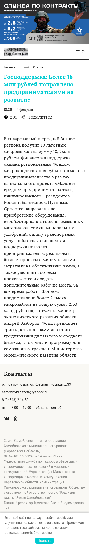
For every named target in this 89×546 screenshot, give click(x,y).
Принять (44, 540)
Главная (9, 67)
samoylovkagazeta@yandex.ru (25, 392)
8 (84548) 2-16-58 (15, 400)
